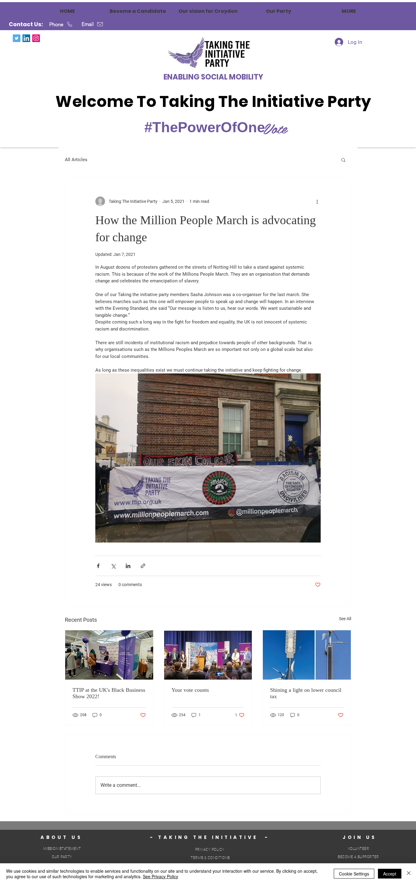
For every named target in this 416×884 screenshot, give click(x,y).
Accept (389, 874)
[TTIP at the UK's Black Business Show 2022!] (109, 655)
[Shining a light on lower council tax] (307, 655)
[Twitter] (16, 38)
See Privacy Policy (160, 876)
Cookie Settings (354, 874)
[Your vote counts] (208, 655)
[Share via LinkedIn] (128, 566)
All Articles (76, 159)
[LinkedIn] (26, 38)
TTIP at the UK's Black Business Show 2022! (108, 693)
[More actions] (317, 201)
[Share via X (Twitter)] (113, 566)
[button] (343, 159)
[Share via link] (143, 566)
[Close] (408, 873)
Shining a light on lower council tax (305, 693)
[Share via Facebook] (98, 566)
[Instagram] (36, 38)
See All (345, 618)
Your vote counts (190, 690)
